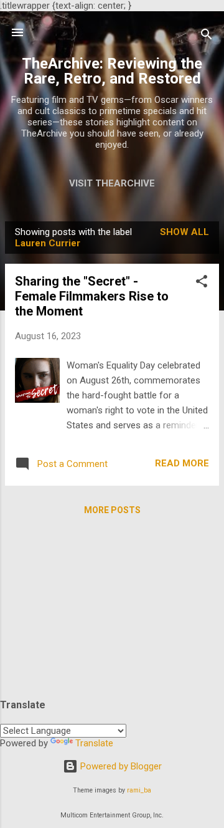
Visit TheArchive (112, 183)
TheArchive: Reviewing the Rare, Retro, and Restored (112, 71)
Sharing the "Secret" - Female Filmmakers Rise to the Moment (92, 296)
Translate (94, 743)
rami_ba (139, 790)
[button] (201, 283)
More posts (112, 510)
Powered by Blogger (120, 766)
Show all (184, 232)
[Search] (206, 36)
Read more (182, 463)
